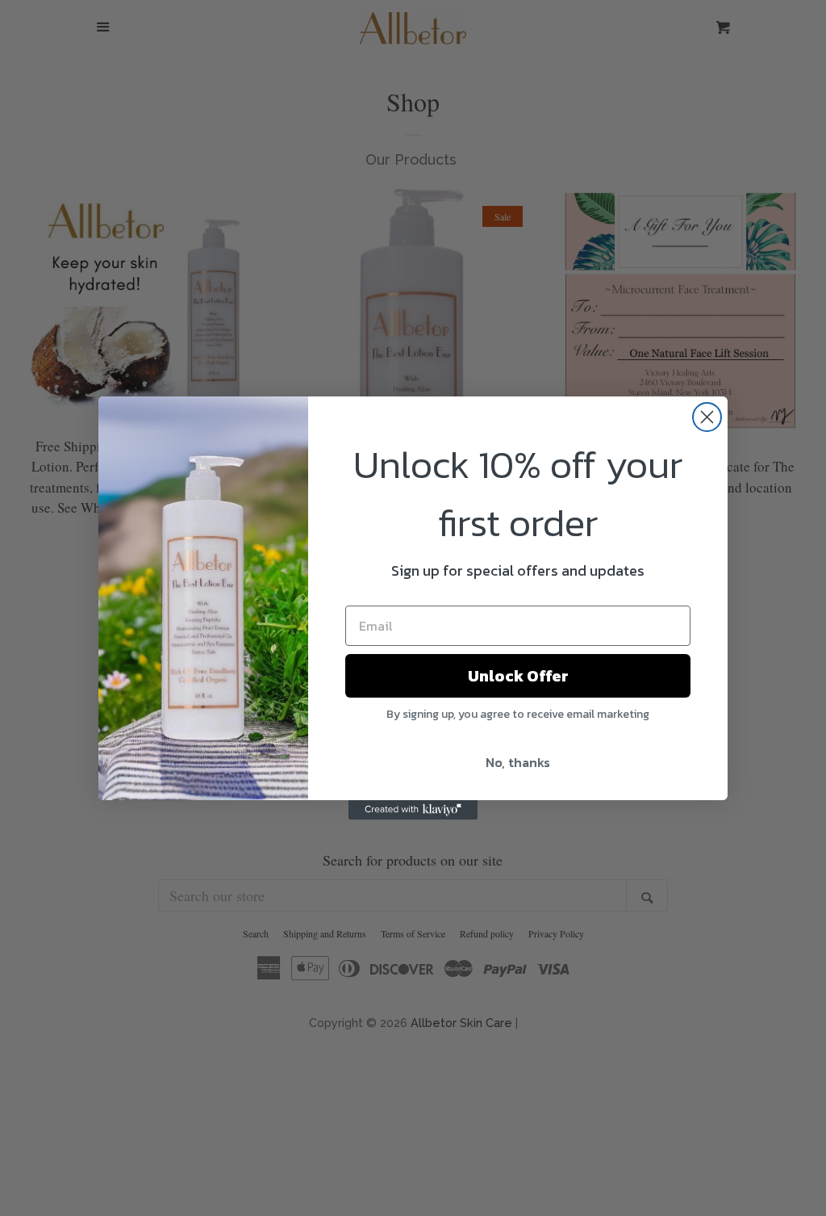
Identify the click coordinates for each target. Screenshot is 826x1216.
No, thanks (518, 762)
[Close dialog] (707, 417)
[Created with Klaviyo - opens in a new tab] (413, 810)
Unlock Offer (518, 676)
